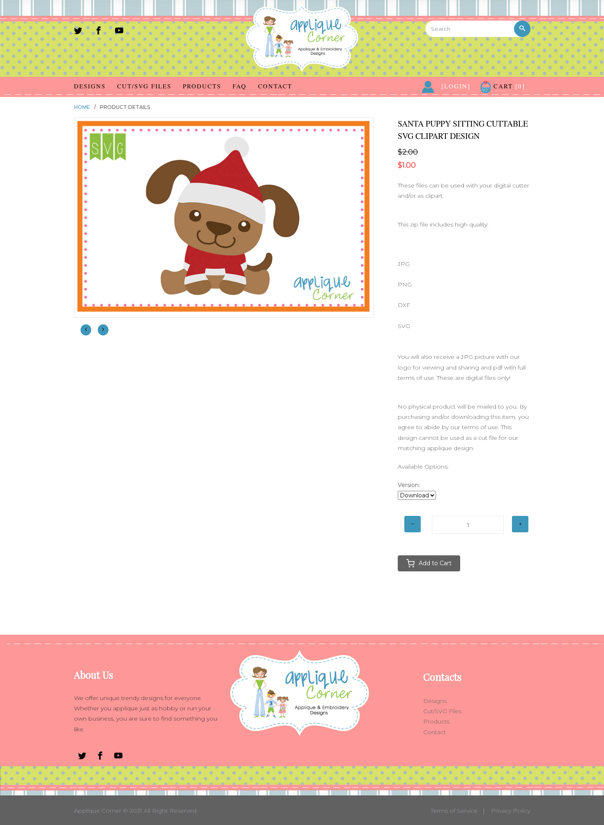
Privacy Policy (510, 810)
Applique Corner (97, 810)
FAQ (240, 86)
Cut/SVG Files (144, 86)
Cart (508, 86)
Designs (90, 86)
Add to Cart (435, 563)
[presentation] (86, 329)
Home (82, 107)
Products (202, 86)
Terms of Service (454, 810)
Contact (275, 86)
